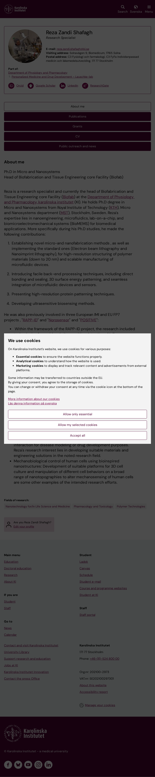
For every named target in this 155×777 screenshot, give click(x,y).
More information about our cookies (34, 399)
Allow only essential (77, 414)
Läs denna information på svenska (32, 403)
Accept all (77, 435)
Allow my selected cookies (77, 425)
